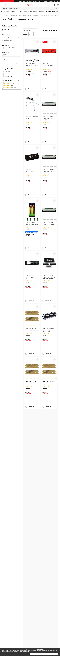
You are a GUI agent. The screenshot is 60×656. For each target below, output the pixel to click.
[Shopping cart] (57, 4)
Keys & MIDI (19, 11)
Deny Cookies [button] (16, 654)
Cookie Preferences (24, 651)
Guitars (3, 11)
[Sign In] (54, 4)
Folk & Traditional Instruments (14, 15)
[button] (18, 30)
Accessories (55, 11)
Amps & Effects (10, 11)
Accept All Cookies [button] (44, 654)
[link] (32, 65)
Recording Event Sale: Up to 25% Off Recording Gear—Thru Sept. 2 (31, 1)
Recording (41, 11)
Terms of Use (16, 651)
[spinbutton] (6, 63)
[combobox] (30, 30)
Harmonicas (51, 15)
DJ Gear (30, 11)
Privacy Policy (40, 649)
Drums (25, 11)
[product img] (32, 51)
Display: (25, 34)
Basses (35, 11)
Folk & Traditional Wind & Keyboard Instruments (34, 15)
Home (3, 15)
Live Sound (48, 11)
